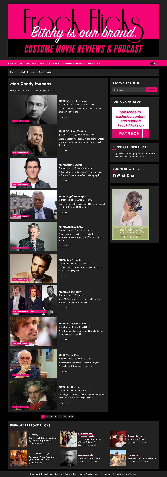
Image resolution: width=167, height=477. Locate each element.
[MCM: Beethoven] (33, 395)
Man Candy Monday (20, 121)
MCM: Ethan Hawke (71, 226)
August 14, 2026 (136, 462)
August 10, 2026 (83, 135)
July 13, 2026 (82, 230)
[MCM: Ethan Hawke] (33, 236)
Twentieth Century (135, 436)
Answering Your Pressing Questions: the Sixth (42, 458)
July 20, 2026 (82, 200)
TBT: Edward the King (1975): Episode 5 (89, 440)
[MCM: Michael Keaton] (33, 141)
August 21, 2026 (37, 444)
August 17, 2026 (83, 105)
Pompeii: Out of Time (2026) (142, 458)
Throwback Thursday (86, 436)
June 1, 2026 (81, 391)
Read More (65, 117)
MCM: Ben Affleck (70, 260)
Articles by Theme (48, 63)
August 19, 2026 (136, 443)
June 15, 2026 (82, 327)
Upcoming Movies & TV (73, 63)
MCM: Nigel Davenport (73, 196)
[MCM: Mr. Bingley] (33, 300)
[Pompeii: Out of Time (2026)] (118, 458)
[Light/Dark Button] (152, 63)
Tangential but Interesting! (39, 454)
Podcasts (93, 63)
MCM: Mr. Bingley (70, 291)
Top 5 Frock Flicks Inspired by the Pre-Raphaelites (42, 439)
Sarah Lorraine (67, 105)
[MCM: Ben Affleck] (33, 268)
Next (71, 416)
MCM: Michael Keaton (72, 131)
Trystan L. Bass (67, 200)
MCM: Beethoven (69, 387)
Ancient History (133, 455)
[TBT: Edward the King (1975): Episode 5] (68, 439)
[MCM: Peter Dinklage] (33, 331)
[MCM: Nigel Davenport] (33, 204)
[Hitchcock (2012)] (118, 439)
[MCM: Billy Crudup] (33, 173)
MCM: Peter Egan (69, 355)
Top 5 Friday (33, 435)
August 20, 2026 (86, 445)
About (11, 63)
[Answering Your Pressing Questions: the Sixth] (18, 458)
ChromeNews (118, 474)
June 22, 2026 (82, 295)
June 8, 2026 (81, 359)
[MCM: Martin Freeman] (33, 109)
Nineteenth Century (38, 311)
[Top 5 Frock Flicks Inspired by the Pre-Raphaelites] (18, 439)
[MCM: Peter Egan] (33, 363)
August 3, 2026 (83, 168)
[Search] (157, 63)
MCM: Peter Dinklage (72, 323)
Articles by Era (26, 63)
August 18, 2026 (37, 463)
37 (65, 416)
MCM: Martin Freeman (73, 101)
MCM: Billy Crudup (71, 164)
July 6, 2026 (81, 264)
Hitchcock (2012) (136, 439)
